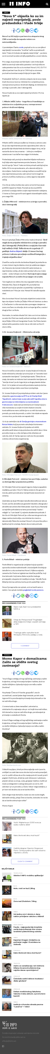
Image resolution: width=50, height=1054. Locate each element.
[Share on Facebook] (14, 29)
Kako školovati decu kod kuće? (27, 835)
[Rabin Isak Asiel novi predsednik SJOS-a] (7, 610)
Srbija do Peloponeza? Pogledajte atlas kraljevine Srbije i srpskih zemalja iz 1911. (29, 622)
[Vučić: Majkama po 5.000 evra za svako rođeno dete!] (7, 826)
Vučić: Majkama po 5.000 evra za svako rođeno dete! (27, 823)
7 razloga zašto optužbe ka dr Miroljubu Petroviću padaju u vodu (28, 634)
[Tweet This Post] (18, 29)
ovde (21, 47)
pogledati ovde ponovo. (33, 590)
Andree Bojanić (15, 251)
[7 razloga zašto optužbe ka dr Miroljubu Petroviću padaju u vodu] (7, 636)
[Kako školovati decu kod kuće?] (7, 839)
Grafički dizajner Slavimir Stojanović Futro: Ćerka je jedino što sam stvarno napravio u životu (29, 850)
